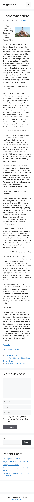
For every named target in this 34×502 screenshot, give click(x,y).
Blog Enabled (10, 4)
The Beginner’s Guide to (11, 459)
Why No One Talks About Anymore (15, 462)
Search (5, 438)
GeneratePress (17, 499)
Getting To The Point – (11, 465)
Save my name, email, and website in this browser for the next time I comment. (17, 419)
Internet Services (11, 355)
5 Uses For (7, 345)
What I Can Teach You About (15, 364)
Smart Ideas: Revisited (11, 350)
